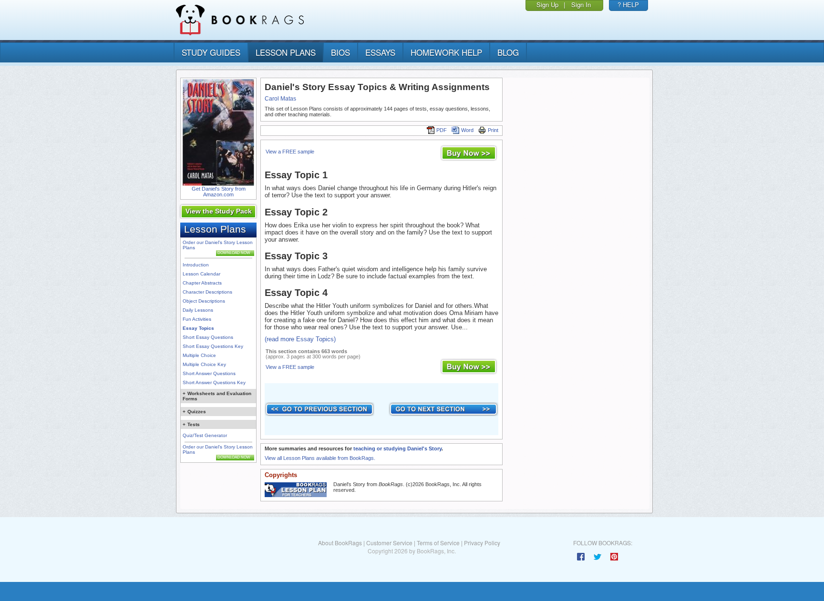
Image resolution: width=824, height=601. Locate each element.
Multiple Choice (199, 355)
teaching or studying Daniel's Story (397, 448)
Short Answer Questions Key (214, 382)
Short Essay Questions (208, 337)
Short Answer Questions (209, 373)
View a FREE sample (290, 151)
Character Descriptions (207, 292)
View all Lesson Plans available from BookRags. (320, 458)
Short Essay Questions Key (213, 346)
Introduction (196, 264)
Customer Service (389, 543)
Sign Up (547, 4)
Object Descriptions (204, 301)
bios (340, 52)
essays (380, 52)
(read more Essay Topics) (300, 339)
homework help (446, 52)
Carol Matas (280, 98)
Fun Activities (197, 319)
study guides (211, 52)
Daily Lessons (198, 310)
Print (493, 130)
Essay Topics (198, 328)
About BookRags (340, 543)
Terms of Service (438, 543)
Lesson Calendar (201, 273)
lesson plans (286, 52)
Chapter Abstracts (202, 282)
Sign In (581, 4)
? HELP (628, 4)
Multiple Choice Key (204, 364)
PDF (441, 130)
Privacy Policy (482, 543)
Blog (508, 52)
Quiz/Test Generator (205, 435)
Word (467, 130)
